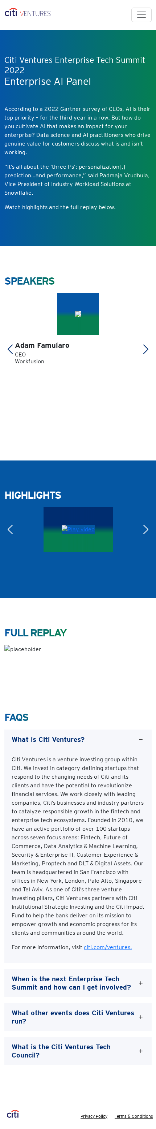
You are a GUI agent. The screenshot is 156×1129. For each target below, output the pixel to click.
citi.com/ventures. (108, 947)
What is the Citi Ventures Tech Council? (61, 1051)
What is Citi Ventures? (48, 739)
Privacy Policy (94, 1116)
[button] (10, 349)
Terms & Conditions (134, 1116)
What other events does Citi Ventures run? (73, 1017)
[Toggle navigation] (141, 15)
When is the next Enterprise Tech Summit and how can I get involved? (71, 983)
